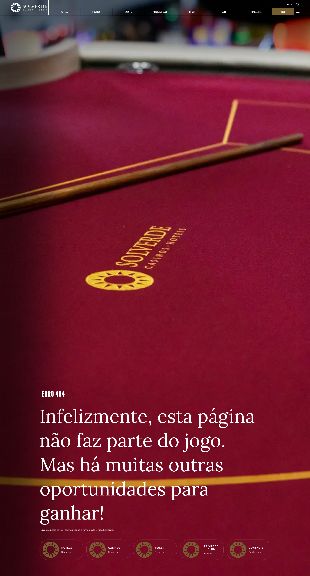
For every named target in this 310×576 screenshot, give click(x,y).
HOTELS (64, 11)
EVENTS (128, 11)
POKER (192, 11)
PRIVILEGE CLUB (160, 11)
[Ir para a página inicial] (28, 7)
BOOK (283, 11)
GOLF (224, 11)
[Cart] (297, 4)
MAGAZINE (256, 11)
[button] (297, 11)
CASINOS (96, 11)
